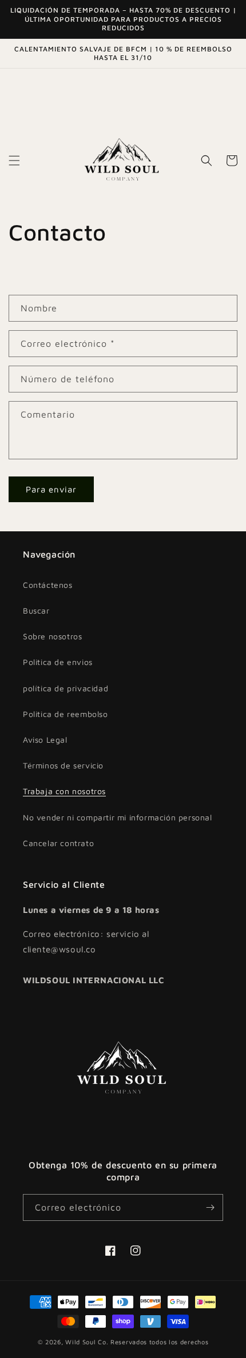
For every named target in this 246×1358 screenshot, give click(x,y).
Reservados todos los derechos (159, 1341)
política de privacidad (65, 688)
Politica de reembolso (65, 714)
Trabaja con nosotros (64, 791)
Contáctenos (48, 585)
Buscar (36, 610)
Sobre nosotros (52, 636)
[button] (14, 160)
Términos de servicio (63, 765)
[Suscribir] (210, 1207)
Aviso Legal (45, 739)
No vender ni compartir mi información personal (117, 817)
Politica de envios (58, 662)
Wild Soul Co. (86, 1341)
